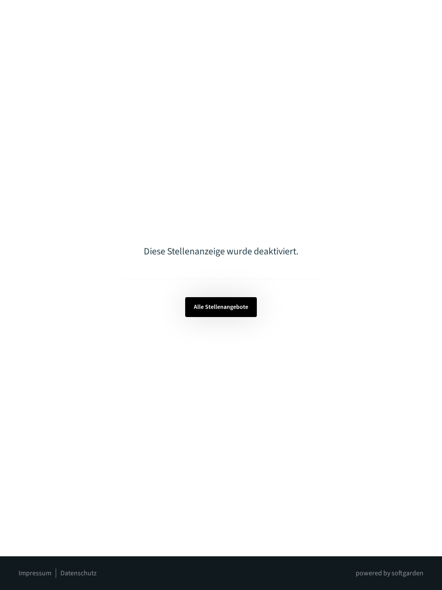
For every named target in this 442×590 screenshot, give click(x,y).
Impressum (35, 573)
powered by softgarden (389, 573)
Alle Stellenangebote (221, 307)
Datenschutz (78, 573)
